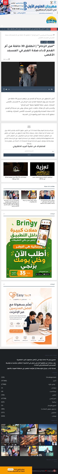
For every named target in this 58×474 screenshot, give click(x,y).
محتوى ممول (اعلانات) (48, 409)
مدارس (53, 413)
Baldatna (43, 471)
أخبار (54, 381)
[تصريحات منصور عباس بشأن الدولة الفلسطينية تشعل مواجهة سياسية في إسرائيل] (48, 451)
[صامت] (6, 89)
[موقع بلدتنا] (51, 19)
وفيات (54, 416)
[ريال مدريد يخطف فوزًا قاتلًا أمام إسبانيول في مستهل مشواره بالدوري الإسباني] (10, 440)
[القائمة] (2, 26)
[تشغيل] (52, 89)
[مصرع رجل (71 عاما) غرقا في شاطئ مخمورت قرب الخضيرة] (48, 429)
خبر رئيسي (43, 35)
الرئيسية (50, 35)
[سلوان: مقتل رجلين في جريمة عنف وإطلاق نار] (29, 194)
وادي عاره (44, 42)
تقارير (54, 395)
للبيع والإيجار (52, 405)
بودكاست (53, 391)
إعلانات (53, 388)
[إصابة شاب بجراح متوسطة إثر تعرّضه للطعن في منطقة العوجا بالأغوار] (10, 429)
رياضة (54, 402)
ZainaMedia (34, 471)
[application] (28, 77)
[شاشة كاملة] (4, 89)
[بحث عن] (56, 26)
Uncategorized (51, 377)
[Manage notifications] (54, 470)
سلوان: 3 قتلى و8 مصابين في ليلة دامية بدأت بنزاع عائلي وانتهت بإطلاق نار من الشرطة (47, 202)
